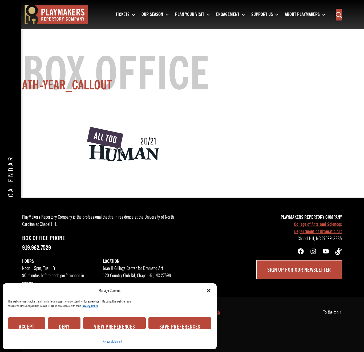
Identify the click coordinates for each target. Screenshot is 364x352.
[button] (208, 290)
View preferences (114, 326)
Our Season (152, 15)
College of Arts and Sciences (318, 224)
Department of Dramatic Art (318, 231)
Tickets (123, 15)
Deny (64, 326)
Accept (26, 326)
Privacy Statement (112, 341)
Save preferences (179, 326)
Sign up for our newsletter (299, 269)
